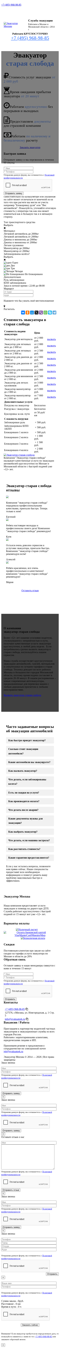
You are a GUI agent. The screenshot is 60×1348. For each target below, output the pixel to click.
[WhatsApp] (45, 312)
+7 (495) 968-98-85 (11, 4)
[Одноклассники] (27, 312)
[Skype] (50, 312)
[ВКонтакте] (23, 312)
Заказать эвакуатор (30, 147)
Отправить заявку (13, 193)
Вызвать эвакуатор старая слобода (22, 695)
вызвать (51, 339)
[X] (36, 312)
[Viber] (41, 312)
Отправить (10, 999)
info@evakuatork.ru (15, 1019)
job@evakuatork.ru (13, 1051)
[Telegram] (54, 312)
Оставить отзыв (30, 590)
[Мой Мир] (32, 312)
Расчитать (9, 309)
